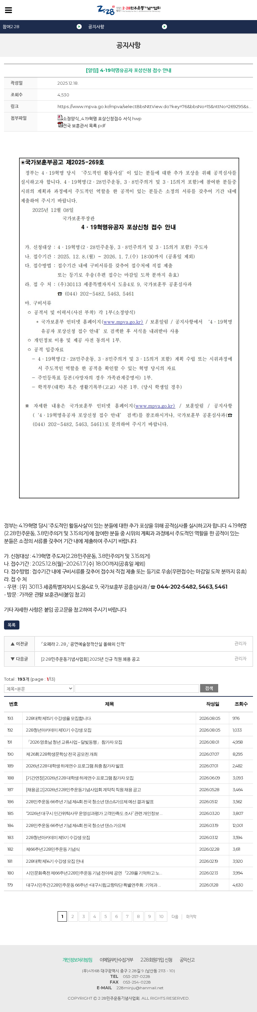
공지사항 (96, 26)
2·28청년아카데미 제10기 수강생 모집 (58, 730)
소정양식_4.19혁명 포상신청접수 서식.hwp (102, 118)
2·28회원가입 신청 (156, 960)
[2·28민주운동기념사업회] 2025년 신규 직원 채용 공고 (90, 659)
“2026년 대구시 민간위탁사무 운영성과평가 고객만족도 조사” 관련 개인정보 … (94, 813)
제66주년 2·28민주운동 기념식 (53, 849)
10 (161, 916)
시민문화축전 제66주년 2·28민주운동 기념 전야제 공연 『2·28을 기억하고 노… (94, 872)
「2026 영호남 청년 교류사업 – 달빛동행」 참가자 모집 (74, 742)
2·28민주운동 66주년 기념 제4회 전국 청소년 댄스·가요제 (75, 825)
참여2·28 (11, 26)
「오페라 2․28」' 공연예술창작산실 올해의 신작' (83, 644)
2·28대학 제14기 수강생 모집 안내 (55, 861)
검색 (209, 688)
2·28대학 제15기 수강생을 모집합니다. (58, 718)
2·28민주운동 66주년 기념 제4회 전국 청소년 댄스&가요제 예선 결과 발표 (90, 801)
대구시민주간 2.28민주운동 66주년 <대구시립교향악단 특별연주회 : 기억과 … (93, 885)
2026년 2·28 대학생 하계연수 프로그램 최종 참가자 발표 (74, 765)
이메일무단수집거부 (116, 960)
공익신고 (187, 960)
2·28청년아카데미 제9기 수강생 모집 (58, 837)
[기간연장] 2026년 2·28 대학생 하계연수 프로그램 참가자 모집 (80, 777)
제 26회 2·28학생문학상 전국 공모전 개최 (61, 754)
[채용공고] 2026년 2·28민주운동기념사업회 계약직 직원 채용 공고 (83, 789)
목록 (12, 624)
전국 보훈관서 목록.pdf (84, 125)
